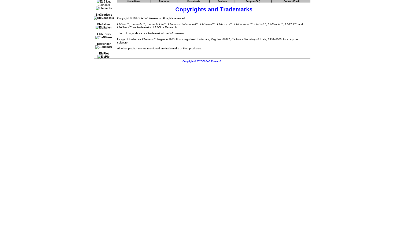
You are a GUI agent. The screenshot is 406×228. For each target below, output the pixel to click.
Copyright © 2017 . (202, 61)
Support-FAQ (253, 1)
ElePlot (104, 53)
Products (164, 1)
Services (222, 1)
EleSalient (104, 24)
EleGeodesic (104, 14)
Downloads (193, 1)
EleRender (104, 43)
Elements (104, 5)
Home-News (133, 1)
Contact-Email (291, 1)
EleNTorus (104, 34)
